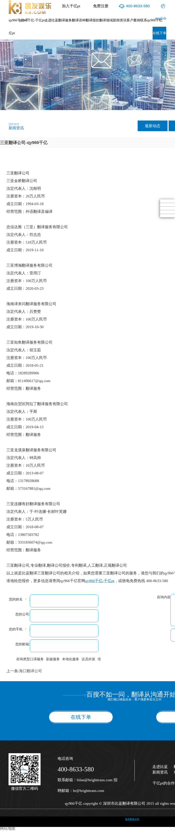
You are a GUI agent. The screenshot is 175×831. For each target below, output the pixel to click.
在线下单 (159, 33)
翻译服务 (65, 20)
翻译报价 (92, 20)
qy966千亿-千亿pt (19, 26)
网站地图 (7, 828)
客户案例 (133, 20)
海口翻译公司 (30, 671)
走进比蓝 (51, 20)
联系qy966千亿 (151, 20)
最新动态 (152, 126)
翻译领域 (106, 20)
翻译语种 (79, 20)
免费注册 (100, 6)
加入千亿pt (71, 6)
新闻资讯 (120, 20)
